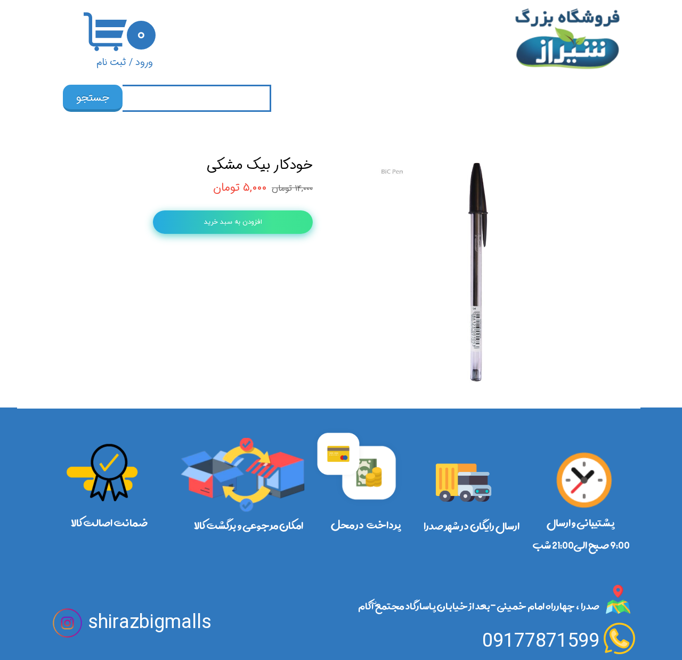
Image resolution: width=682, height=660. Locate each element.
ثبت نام (111, 62)
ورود (144, 62)
